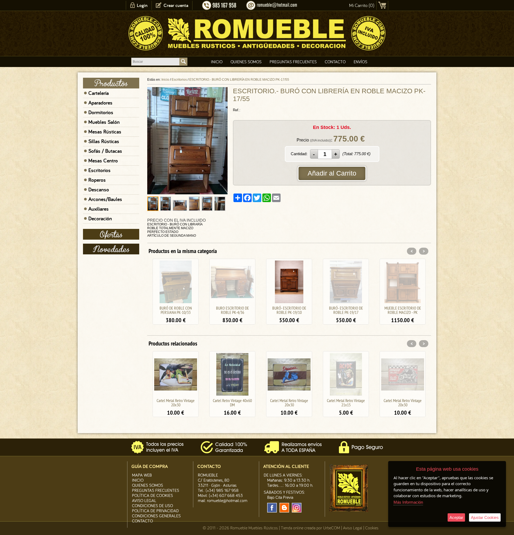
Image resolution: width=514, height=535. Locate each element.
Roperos (97, 179)
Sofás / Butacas (105, 150)
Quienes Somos (246, 61)
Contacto (335, 61)
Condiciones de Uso (152, 505)
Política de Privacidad (155, 510)
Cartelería (98, 93)
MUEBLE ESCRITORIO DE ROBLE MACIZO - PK (346, 310)
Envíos (360, 61)
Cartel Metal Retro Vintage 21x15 (289, 402)
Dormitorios (100, 112)
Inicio (216, 61)
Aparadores (100, 102)
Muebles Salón (104, 121)
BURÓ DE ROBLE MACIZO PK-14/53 (403, 310)
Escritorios (99, 170)
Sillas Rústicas (103, 141)
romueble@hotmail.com (227, 500)
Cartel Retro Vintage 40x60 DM (175, 402)
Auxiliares (98, 208)
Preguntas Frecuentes (293, 61)
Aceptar (456, 517)
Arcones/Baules (105, 199)
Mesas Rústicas (104, 131)
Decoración (100, 218)
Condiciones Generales (156, 515)
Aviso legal (144, 500)
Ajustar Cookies (485, 517)
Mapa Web (142, 475)
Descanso (98, 189)
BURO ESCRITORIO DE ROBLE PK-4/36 (175, 310)
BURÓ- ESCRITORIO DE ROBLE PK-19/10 (233, 310)
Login (142, 5)
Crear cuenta (176, 5)
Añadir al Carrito (332, 173)
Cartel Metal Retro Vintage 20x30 (232, 402)
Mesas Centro (103, 160)
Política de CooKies (152, 495)
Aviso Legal (352, 527)
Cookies (372, 527)
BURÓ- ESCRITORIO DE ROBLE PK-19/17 (289, 310)
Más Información (408, 502)
